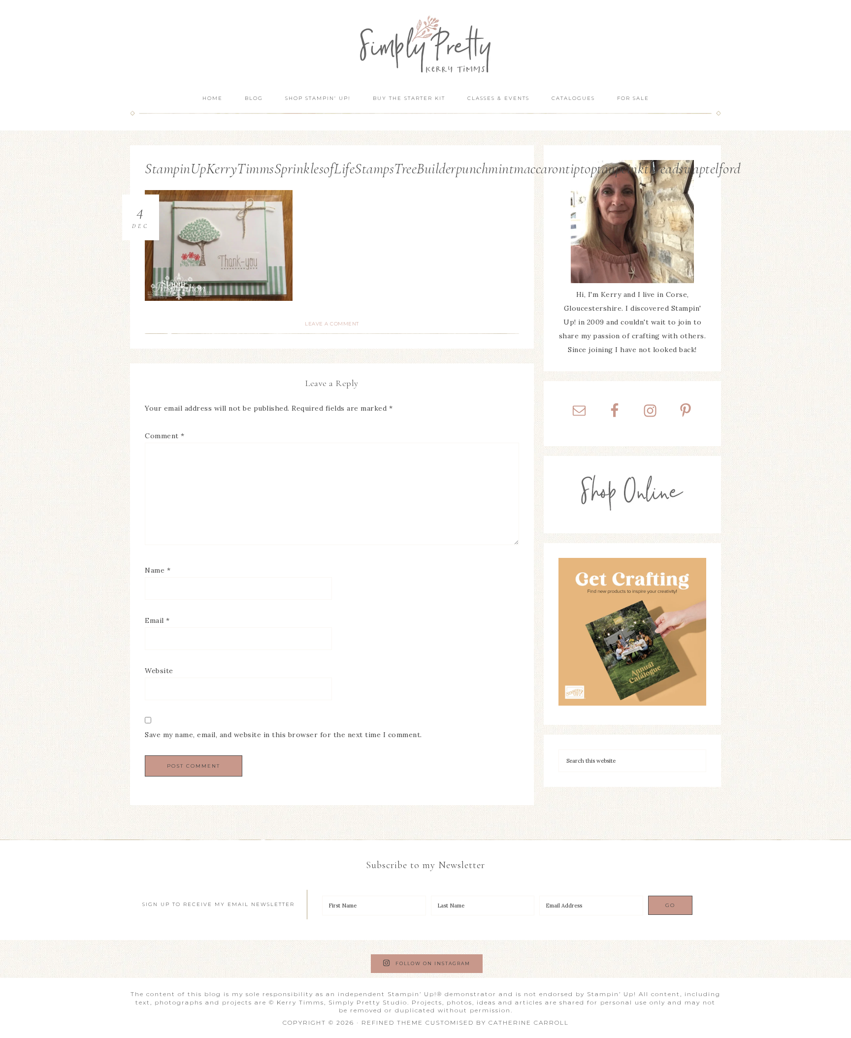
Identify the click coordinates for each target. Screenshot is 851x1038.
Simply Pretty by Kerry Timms (425, 43)
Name (157, 570)
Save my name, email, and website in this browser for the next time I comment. (283, 734)
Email (157, 620)
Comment (165, 435)
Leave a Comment (332, 324)
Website (159, 670)
